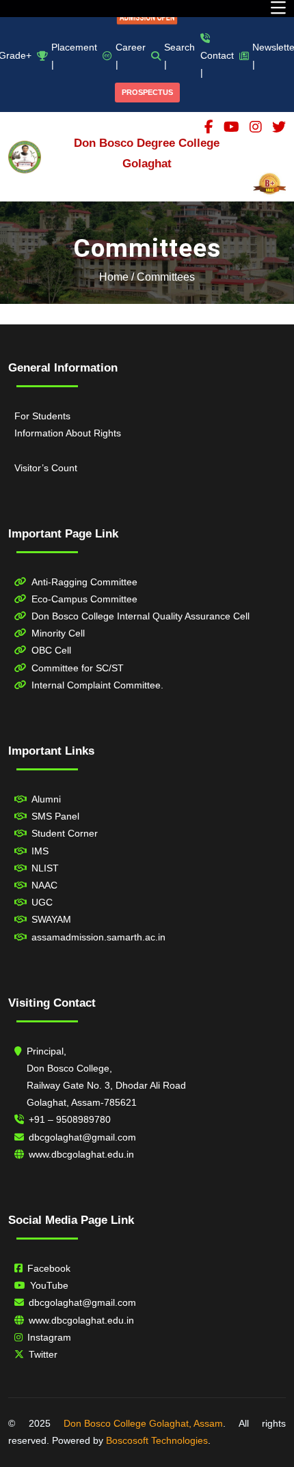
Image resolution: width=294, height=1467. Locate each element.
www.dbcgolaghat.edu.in (81, 1154)
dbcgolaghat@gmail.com (82, 1137)
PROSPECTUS (147, 92)
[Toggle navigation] (278, 8)
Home (114, 277)
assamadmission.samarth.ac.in (98, 937)
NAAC (44, 885)
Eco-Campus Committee (84, 598)
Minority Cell (58, 633)
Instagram (49, 1337)
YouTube (49, 1285)
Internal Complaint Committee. (97, 685)
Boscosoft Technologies (157, 1440)
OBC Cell (51, 650)
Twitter (43, 1354)
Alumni (46, 799)
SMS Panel (55, 816)
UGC (42, 902)
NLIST (45, 868)
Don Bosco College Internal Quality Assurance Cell (140, 616)
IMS (40, 851)
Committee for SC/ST (77, 667)
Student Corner (64, 833)
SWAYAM (51, 919)
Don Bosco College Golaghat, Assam (143, 1423)
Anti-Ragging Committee (84, 581)
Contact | (217, 64)
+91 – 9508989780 (70, 1119)
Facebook (48, 1268)
